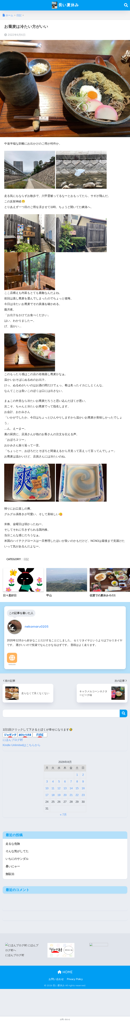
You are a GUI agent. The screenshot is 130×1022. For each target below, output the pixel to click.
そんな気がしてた (17, 851)
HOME (67, 972)
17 (46, 795)
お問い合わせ (56, 979)
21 (71, 795)
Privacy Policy (75, 979)
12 (58, 788)
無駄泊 (10, 874)
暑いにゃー (13, 866)
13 (65, 788)
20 (65, 795)
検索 (123, 713)
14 (71, 788)
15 (77, 788)
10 (46, 788)
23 (83, 795)
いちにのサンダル (17, 858)
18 (53, 795)
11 (52, 788)
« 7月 (63, 814)
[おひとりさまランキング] (98, 945)
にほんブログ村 (13, 739)
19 (58, 795)
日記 (26, 559)
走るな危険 (13, 843)
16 (83, 788)
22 (77, 795)
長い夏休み (68, 4)
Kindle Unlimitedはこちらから (21, 745)
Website (12, 664)
